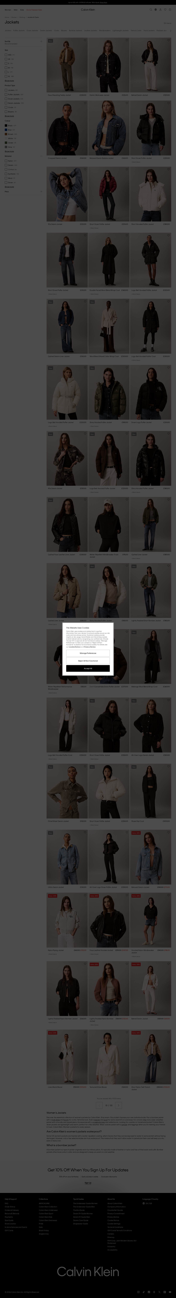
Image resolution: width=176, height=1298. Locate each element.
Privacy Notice (90, 647)
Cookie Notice (74, 647)
